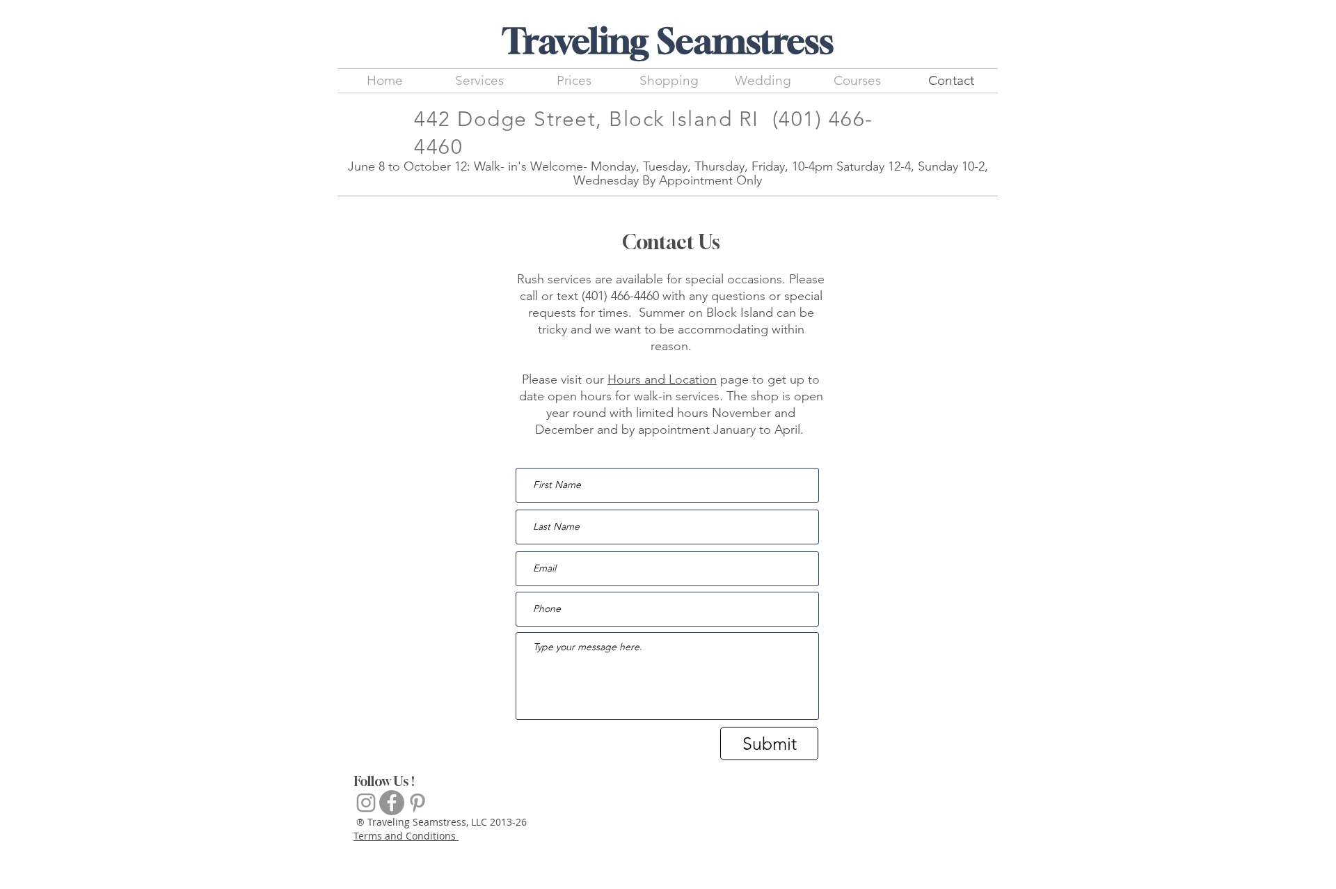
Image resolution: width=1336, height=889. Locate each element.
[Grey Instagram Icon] (366, 802)
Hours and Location (662, 379)
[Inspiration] (417, 802)
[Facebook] (391, 802)
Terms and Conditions (406, 835)
